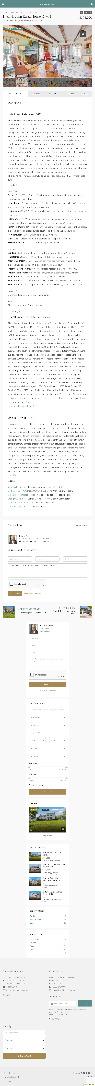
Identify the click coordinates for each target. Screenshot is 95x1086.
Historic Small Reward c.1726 (51, 854)
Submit (85, 1003)
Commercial (34, 939)
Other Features (36, 785)
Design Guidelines (17, 498)
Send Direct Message (32, 593)
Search (48, 792)
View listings (45, 631)
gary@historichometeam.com (17, 990)
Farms (32, 946)
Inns (31, 953)
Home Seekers (35, 919)
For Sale (45, 810)
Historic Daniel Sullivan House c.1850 (52, 893)
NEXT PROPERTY (67, 608)
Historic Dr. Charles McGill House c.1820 (53, 865)
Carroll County (15, 506)
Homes (32, 949)
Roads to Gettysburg (18, 502)
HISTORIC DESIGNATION (57, 810)
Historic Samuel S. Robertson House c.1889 (52, 879)
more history (14, 475)
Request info (15, 593)
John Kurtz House (16, 486)
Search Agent (25, 1056)
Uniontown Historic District (21, 494)
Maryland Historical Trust (21, 406)
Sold (31, 923)
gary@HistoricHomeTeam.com (64, 990)
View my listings (81, 525)
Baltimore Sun (14, 490)
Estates (33, 943)
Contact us (7, 995)
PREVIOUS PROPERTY (30, 609)
